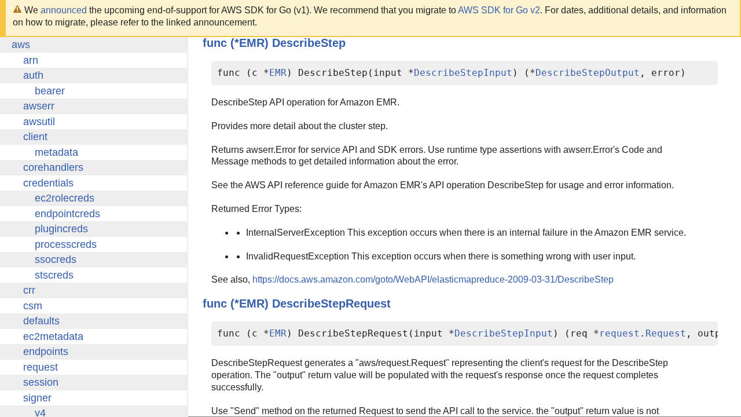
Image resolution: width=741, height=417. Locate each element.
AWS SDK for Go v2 (499, 10)
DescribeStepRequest (331, 303)
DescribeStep (309, 42)
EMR (278, 72)
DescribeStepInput (463, 72)
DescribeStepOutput (587, 72)
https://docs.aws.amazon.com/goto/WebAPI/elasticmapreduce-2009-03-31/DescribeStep (433, 279)
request (619, 333)
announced (64, 10)
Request (665, 333)
